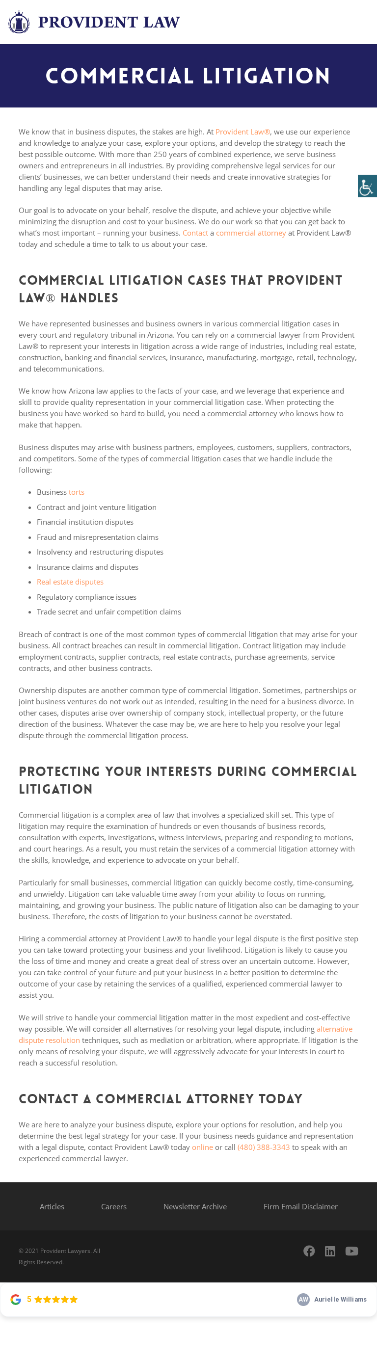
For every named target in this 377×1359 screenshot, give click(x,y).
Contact (195, 233)
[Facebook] (309, 1251)
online (202, 1147)
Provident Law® (242, 131)
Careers (114, 1206)
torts (76, 492)
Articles (52, 1206)
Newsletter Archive (195, 1206)
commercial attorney (251, 233)
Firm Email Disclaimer (301, 1206)
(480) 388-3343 (264, 1147)
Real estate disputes (70, 581)
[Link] (95, 22)
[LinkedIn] (330, 1251)
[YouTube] (351, 1251)
